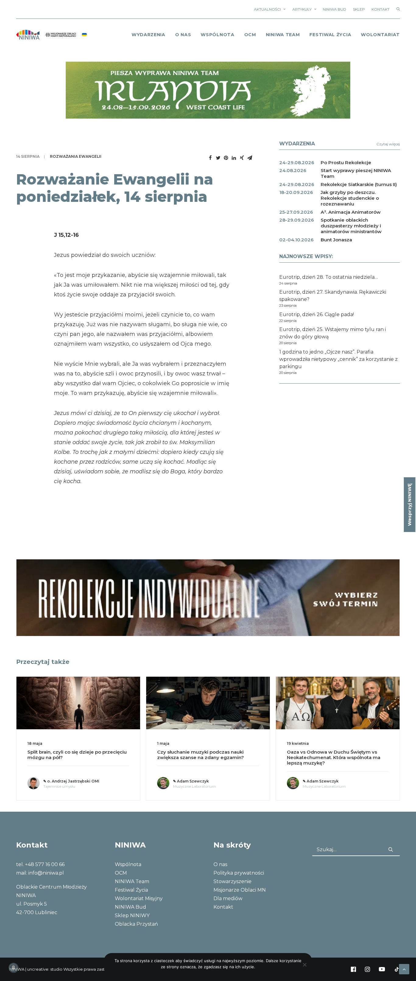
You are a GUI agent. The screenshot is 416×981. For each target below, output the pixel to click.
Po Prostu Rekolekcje (346, 162)
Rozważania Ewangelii (75, 156)
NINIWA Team (283, 34)
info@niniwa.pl (46, 873)
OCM (250, 34)
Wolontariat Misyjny (139, 898)
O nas (220, 864)
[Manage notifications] (13, 967)
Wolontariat (380, 34)
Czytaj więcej (388, 144)
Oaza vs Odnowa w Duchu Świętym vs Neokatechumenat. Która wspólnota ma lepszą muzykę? (333, 757)
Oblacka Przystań (136, 924)
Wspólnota (217, 34)
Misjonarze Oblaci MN (239, 890)
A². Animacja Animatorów (351, 212)
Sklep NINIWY (132, 915)
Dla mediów (227, 898)
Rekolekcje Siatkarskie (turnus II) (359, 184)
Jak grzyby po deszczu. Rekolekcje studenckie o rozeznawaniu (350, 198)
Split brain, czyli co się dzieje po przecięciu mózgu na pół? (77, 754)
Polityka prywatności (238, 873)
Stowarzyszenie (232, 881)
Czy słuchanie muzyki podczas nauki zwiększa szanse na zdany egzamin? (200, 754)
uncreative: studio (44, 969)
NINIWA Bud (334, 9)
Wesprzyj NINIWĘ (409, 504)
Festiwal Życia (330, 34)
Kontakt (381, 9)
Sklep (359, 9)
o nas (183, 34)
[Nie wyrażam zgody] (304, 965)
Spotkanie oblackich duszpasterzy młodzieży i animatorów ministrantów (351, 225)
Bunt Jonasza (336, 240)
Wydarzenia (148, 34)
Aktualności (267, 9)
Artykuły (302, 9)
